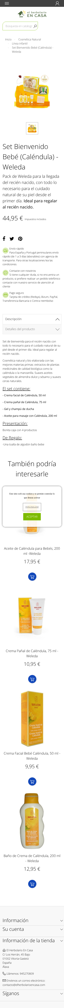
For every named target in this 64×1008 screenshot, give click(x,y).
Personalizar (32, 507)
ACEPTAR (32, 516)
